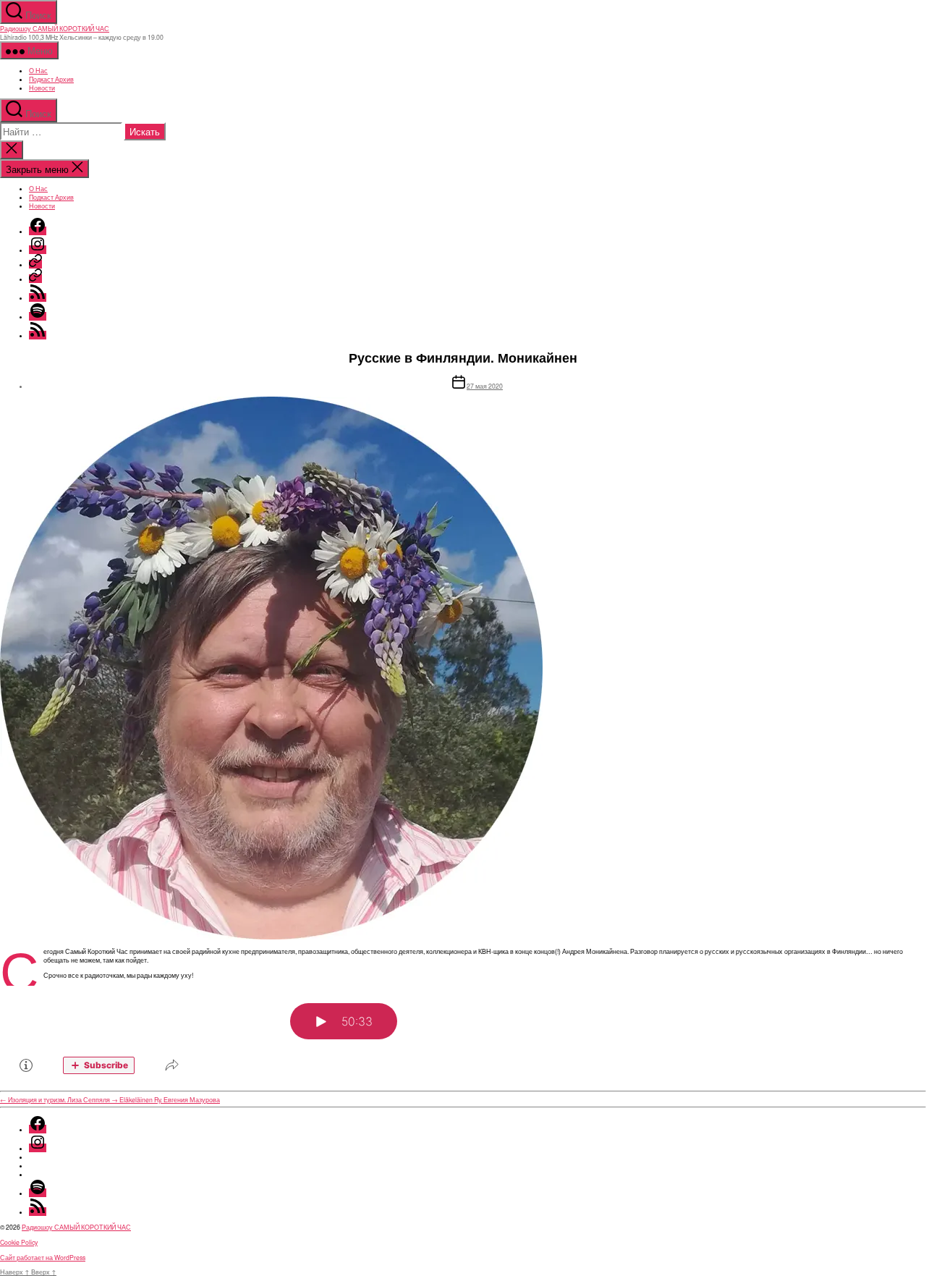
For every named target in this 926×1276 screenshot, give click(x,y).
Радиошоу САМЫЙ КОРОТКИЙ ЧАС (54, 28)
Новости (42, 87)
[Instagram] (37, 249)
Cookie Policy (19, 1242)
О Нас (38, 70)
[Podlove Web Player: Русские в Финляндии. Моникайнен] (463, 1036)
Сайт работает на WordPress (42, 1257)
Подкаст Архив (51, 79)
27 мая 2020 (485, 385)
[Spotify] (37, 316)
